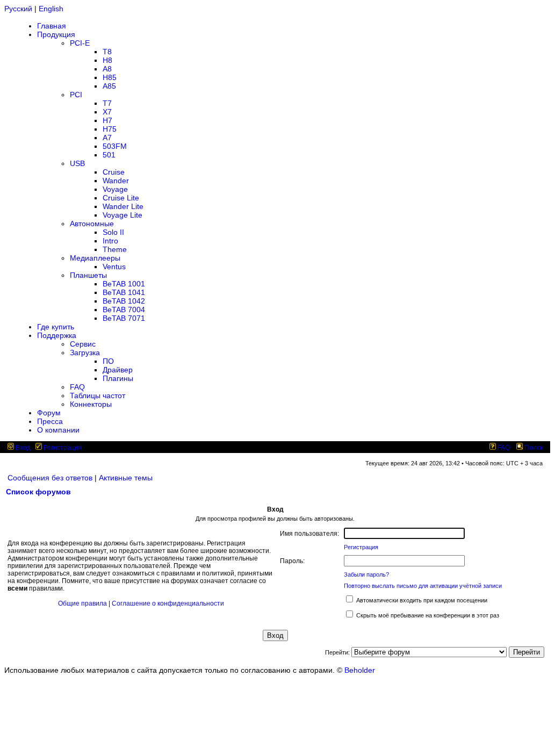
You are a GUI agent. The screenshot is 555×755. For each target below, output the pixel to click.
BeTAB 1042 (124, 301)
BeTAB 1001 (124, 283)
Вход (22, 447)
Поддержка (56, 335)
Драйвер (118, 369)
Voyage (115, 189)
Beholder (359, 670)
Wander (116, 180)
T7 (107, 103)
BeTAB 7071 (124, 318)
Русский (18, 8)
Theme (115, 249)
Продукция (56, 34)
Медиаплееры (95, 258)
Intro (110, 240)
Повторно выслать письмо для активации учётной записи (423, 586)
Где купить (55, 326)
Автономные (92, 223)
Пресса (50, 421)
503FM (115, 146)
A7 (107, 137)
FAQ (77, 387)
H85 (110, 77)
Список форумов (38, 491)
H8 (107, 60)
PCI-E (80, 43)
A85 (109, 86)
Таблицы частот (97, 395)
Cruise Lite (121, 197)
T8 (107, 51)
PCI (76, 94)
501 (109, 154)
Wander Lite (123, 206)
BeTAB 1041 (124, 292)
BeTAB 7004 (124, 309)
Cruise (114, 172)
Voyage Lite (122, 215)
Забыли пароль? (366, 574)
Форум (49, 412)
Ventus (114, 266)
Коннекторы (91, 404)
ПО (108, 361)
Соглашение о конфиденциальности (168, 603)
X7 (107, 111)
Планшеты (88, 275)
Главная (51, 25)
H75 (110, 129)
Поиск (533, 447)
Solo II (113, 232)
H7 (107, 120)
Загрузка (85, 352)
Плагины (118, 378)
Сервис (83, 344)
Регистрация (62, 447)
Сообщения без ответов (50, 477)
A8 (107, 68)
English (51, 8)
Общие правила (82, 603)
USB (77, 163)
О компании (58, 430)
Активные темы (126, 477)
